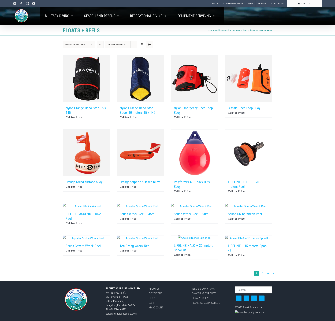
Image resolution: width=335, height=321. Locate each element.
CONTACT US (155, 293)
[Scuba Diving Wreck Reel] (248, 205)
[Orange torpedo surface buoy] (140, 153)
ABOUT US (154, 288)
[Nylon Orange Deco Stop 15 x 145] (86, 79)
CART (151, 302)
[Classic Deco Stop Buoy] (248, 79)
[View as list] (149, 44)
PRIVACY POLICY (200, 298)
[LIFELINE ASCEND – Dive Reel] (86, 205)
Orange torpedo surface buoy (140, 182)
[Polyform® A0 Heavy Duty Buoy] (194, 153)
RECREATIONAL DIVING (146, 16)
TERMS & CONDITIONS (203, 288)
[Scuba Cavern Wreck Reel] (86, 237)
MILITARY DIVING (57, 16)
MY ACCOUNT (156, 307)
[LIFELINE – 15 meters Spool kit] (248, 237)
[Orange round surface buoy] (86, 153)
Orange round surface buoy (84, 182)
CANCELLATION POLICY (204, 293)
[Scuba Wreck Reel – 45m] (140, 205)
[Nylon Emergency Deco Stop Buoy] (194, 79)
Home (211, 30)
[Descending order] (100, 44)
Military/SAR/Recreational (228, 30)
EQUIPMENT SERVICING (194, 16)
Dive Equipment (249, 30)
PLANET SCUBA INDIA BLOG (206, 302)
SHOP (152, 298)
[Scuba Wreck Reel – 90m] (194, 205)
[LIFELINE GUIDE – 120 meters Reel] (248, 153)
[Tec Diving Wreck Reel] (140, 237)
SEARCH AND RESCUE (99, 16)
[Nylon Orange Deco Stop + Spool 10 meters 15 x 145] (140, 79)
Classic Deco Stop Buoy (244, 108)
